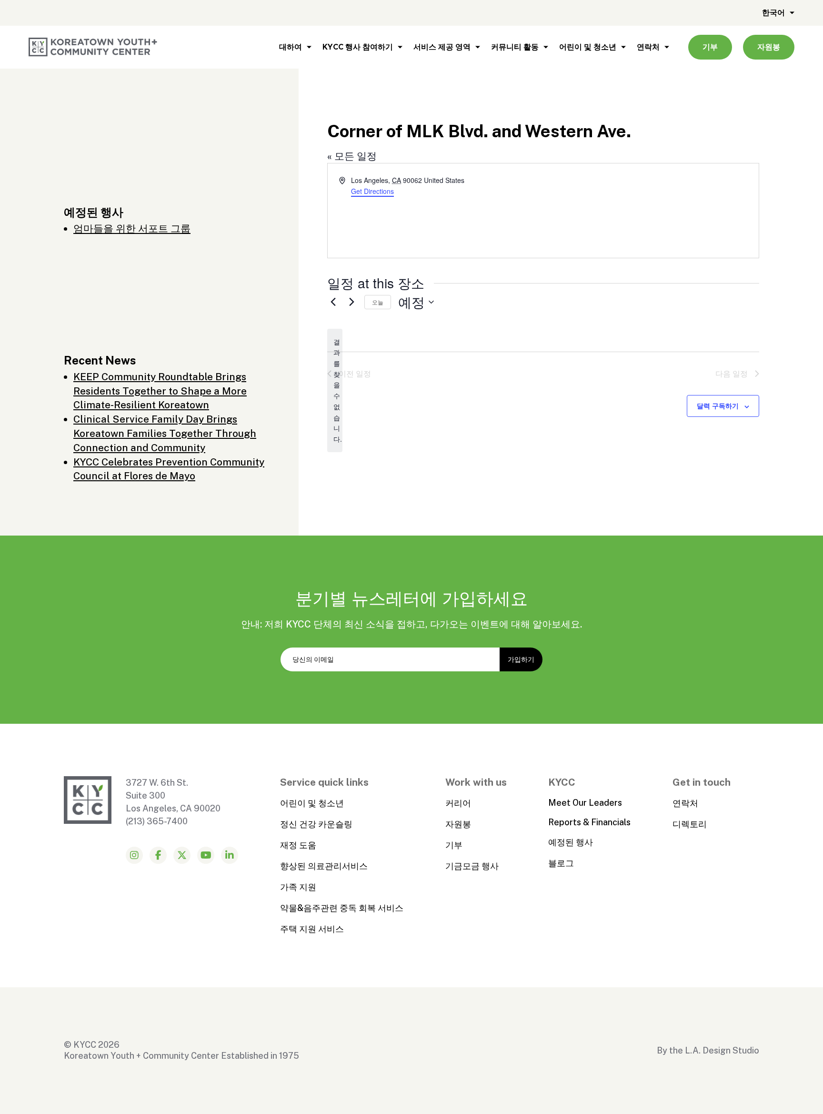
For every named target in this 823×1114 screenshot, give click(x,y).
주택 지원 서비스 (312, 929)
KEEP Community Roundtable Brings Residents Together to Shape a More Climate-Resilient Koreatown (160, 391)
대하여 (290, 47)
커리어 (458, 803)
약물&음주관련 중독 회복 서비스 (341, 908)
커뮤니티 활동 (515, 47)
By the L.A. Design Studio (708, 1050)
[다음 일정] (351, 302)
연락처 (648, 47)
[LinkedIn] (229, 855)
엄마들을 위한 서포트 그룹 (132, 228)
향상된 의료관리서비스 (324, 866)
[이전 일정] (333, 302)
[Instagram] (134, 855)
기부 (710, 47)
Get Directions (372, 191)
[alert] (334, 390)
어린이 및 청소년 (587, 47)
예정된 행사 (570, 842)
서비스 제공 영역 (442, 47)
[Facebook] (158, 855)
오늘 (377, 302)
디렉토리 (689, 824)
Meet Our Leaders (585, 803)
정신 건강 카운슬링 (316, 824)
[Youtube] (205, 855)
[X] (182, 855)
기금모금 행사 (472, 866)
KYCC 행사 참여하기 (357, 47)
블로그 (561, 863)
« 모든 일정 (352, 156)
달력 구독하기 (718, 405)
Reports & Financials (589, 822)
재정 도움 (298, 845)
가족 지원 (298, 887)
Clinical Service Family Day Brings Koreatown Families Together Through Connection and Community (164, 433)
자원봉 (768, 47)
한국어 (773, 13)
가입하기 (521, 659)
